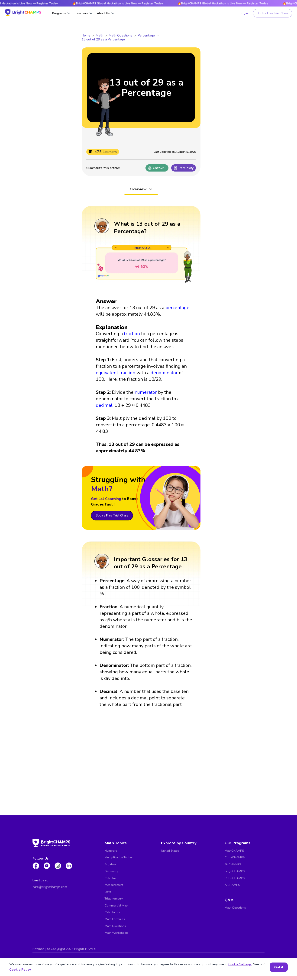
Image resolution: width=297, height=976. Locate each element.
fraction (132, 334)
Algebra (110, 864)
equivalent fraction (115, 373)
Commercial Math (117, 905)
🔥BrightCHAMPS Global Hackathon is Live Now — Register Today (106, 3)
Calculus (110, 878)
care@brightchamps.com (49, 887)
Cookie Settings (240, 964)
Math (99, 35)
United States (170, 851)
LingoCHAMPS (235, 871)
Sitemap (38, 949)
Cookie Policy (20, 969)
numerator (146, 392)
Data (108, 892)
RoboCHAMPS (235, 878)
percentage (177, 307)
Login (244, 13)
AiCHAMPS (232, 885)
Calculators (112, 912)
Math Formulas (115, 919)
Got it (278, 967)
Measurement (114, 885)
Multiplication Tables (119, 857)
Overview (138, 189)
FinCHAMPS (233, 864)
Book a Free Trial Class (273, 13)
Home (86, 35)
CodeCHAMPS (235, 857)
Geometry (111, 871)
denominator (164, 373)
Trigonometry (114, 899)
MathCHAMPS (234, 851)
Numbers (111, 851)
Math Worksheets (117, 933)
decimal (104, 405)
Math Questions (120, 35)
